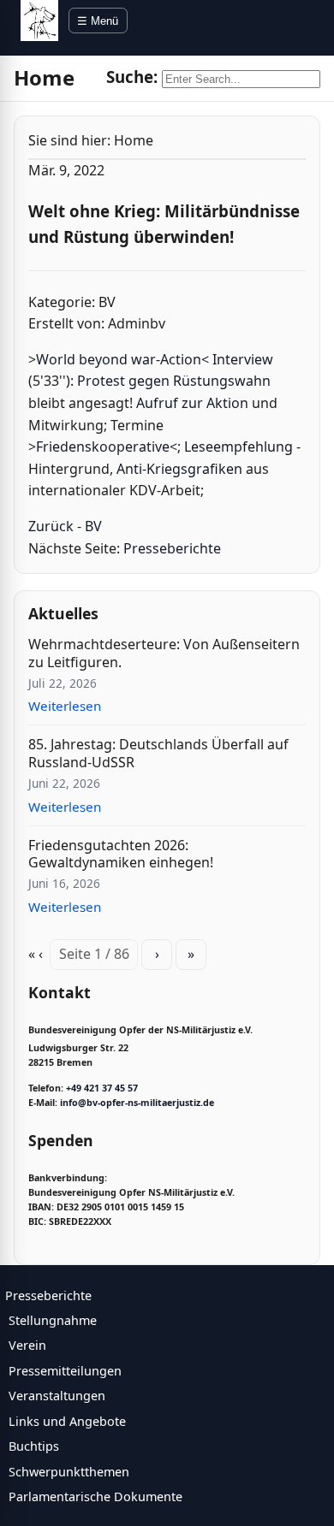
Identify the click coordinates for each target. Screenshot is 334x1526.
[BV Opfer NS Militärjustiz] (39, 20)
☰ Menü (97, 21)
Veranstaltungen (57, 1395)
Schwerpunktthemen (69, 1472)
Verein (27, 1345)
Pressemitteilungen (65, 1371)
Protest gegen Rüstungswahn (174, 380)
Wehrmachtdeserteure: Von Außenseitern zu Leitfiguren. (164, 653)
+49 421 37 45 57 (102, 1088)
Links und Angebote (67, 1421)
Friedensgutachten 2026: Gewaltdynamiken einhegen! (120, 854)
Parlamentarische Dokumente (95, 1496)
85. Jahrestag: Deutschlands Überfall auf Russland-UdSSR (158, 753)
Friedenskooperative (103, 446)
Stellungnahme (53, 1320)
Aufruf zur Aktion (192, 402)
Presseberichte (172, 548)
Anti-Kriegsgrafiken (179, 468)
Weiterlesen (64, 705)
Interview (242, 359)
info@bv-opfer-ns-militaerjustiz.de (137, 1103)
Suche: (132, 76)
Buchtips (34, 1446)
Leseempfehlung (238, 446)
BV (93, 526)
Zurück (51, 526)
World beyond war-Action (118, 359)
